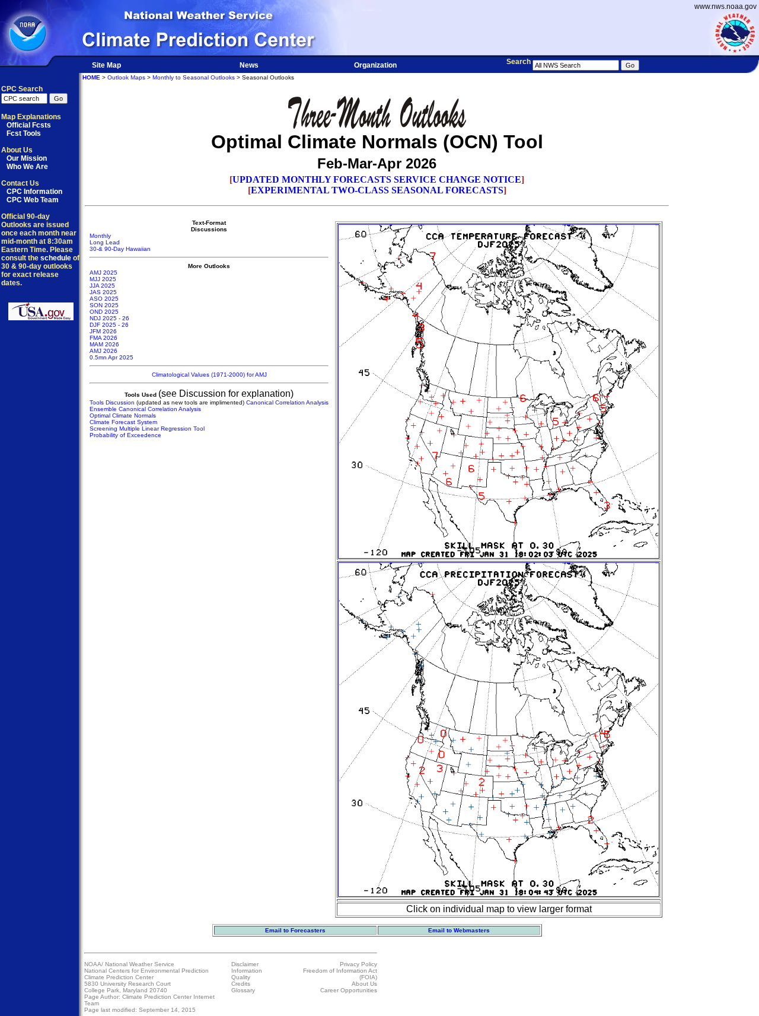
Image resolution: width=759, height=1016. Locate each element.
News (249, 65)
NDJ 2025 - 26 (109, 318)
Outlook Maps (126, 77)
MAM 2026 (104, 344)
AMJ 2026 (103, 351)
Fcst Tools (24, 133)
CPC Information (34, 191)
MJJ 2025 (103, 279)
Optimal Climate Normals (123, 415)
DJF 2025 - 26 (109, 324)
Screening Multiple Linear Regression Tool (147, 428)
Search (518, 62)
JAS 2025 (103, 292)
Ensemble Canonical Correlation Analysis (145, 409)
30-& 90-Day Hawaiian (120, 249)
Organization (375, 65)
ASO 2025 (104, 298)
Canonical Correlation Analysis (287, 402)
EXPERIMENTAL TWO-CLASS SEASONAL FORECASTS (377, 190)
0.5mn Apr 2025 (111, 357)
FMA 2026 (103, 338)
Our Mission (27, 158)
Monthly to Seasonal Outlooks (193, 77)
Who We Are (27, 167)
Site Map (106, 65)
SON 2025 (104, 305)
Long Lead (105, 242)
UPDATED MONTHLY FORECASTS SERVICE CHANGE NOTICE (376, 179)
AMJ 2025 (103, 272)
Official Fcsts (29, 125)
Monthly (100, 235)
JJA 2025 (102, 285)
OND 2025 (104, 311)
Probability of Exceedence (125, 435)
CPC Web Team (33, 200)
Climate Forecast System (123, 422)
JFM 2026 (103, 331)
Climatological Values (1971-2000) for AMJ (209, 374)
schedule (55, 258)
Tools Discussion (112, 402)
